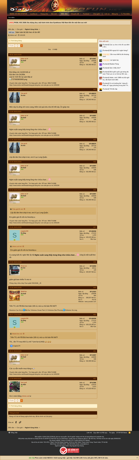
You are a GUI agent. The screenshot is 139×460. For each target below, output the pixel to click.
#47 (94, 227)
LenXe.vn (33, 14)
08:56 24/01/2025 (15, 55)
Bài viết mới (104, 41)
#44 (94, 140)
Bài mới (54, 14)
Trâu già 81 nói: (17, 209)
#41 (94, 55)
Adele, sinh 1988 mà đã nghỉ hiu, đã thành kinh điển (116, 79)
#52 (94, 378)
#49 (94, 287)
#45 (94, 162)
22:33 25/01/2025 (15, 162)
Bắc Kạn (93, 239)
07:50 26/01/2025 (15, 262)
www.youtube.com (90, 301)
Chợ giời (96, 14)
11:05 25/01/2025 (15, 111)
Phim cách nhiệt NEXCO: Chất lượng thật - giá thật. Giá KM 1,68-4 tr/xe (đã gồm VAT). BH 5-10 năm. (71, 458)
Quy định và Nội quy (100, 432)
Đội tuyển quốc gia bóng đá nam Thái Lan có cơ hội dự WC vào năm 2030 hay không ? (115, 73)
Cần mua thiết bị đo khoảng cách (116, 55)
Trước (12, 45)
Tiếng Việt (13, 432)
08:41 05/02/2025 (15, 351)
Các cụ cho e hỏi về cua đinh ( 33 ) (116, 46)
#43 (94, 111)
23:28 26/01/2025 (15, 287)
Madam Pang (111, 64)
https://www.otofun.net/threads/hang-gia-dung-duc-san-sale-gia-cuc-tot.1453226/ (34, 85)
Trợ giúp (112, 432)
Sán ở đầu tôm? (112, 68)
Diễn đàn (64, 14)
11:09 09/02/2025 (15, 378)
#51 (94, 351)
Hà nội (94, 299)
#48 (94, 262)
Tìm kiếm (11, 17)
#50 (94, 314)
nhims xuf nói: (17, 246)
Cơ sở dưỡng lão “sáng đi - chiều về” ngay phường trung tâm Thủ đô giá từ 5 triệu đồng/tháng (116, 84)
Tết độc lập (110, 89)
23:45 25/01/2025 (15, 227)
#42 (94, 89)
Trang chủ (44, 14)
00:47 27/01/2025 (15, 314)
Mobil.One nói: (17, 334)
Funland (86, 14)
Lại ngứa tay (111, 60)
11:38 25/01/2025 (15, 140)
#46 (94, 190)
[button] (58, 14)
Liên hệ (89, 432)
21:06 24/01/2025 (15, 89)
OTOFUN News (121, 432)
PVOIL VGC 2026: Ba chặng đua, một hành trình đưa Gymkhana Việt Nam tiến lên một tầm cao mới (50, 22)
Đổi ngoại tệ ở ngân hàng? (115, 50)
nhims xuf (13, 35)
